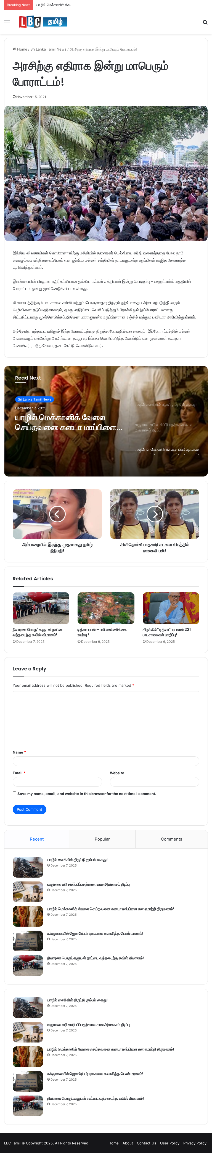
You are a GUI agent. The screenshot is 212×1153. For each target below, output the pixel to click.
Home (21, 49)
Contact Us (146, 1143)
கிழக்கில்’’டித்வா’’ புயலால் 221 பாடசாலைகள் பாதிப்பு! (167, 632)
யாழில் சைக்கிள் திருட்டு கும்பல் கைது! (77, 859)
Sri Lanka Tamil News (48, 49)
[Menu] (7, 24)
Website (117, 773)
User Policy (169, 1143)
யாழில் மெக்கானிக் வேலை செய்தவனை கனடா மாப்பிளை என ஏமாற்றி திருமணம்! (96, 4)
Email (19, 773)
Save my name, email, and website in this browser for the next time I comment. (86, 793)
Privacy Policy (194, 1143)
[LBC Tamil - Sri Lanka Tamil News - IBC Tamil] (43, 22)
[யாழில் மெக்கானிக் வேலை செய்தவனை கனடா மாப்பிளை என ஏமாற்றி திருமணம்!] (28, 916)
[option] (106, 421)
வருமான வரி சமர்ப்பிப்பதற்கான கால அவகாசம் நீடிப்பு (88, 884)
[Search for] (205, 24)
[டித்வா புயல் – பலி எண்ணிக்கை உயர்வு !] (106, 608)
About (128, 1143)
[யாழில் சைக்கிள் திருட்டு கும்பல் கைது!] (28, 867)
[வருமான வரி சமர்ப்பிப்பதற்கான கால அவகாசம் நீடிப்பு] (28, 891)
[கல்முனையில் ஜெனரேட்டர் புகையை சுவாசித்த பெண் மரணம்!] (28, 941)
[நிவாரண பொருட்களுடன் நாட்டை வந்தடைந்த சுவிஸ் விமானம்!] (41, 608)
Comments (171, 839)
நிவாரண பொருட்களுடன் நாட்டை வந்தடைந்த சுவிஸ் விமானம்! (38, 632)
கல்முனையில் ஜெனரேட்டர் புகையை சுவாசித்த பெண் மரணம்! (95, 933)
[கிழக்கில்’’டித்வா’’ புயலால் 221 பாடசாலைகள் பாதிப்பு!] (171, 608)
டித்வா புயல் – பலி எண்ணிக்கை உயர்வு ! (102, 632)
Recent (37, 839)
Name (19, 752)
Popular (102, 839)
